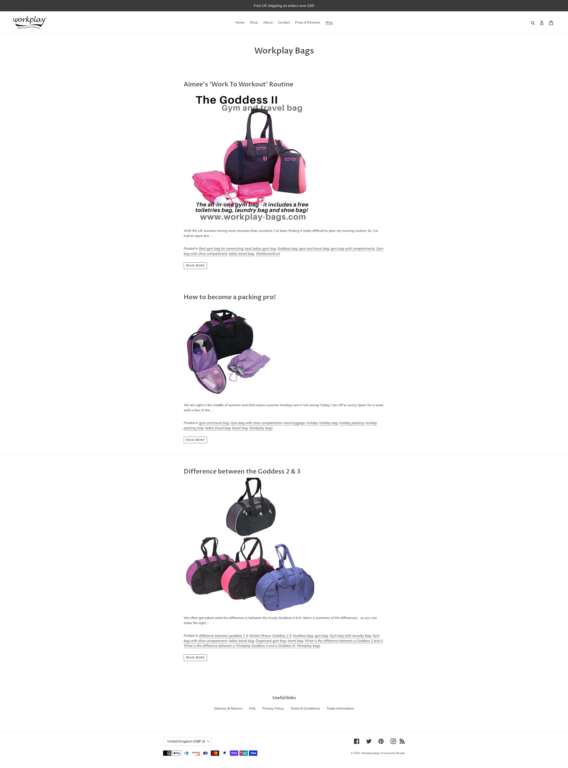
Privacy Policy (273, 708)
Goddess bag (287, 248)
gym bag (321, 635)
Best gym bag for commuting (221, 248)
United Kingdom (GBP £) (186, 741)
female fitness (260, 635)
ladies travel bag (241, 253)
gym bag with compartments (353, 248)
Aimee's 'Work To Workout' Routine (238, 84)
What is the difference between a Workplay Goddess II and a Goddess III (239, 645)
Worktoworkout (268, 253)
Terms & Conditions (305, 708)
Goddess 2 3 (281, 635)
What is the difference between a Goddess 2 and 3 (344, 641)
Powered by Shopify (393, 753)
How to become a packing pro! (230, 297)
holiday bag (328, 423)
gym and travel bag (314, 248)
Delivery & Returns (228, 708)
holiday (312, 423)
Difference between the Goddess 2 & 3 (242, 471)
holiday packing (351, 423)
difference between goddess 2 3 (223, 635)
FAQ (252, 708)
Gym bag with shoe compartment (256, 423)
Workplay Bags (370, 753)
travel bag (240, 428)
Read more (195, 265)
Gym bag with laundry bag (350, 635)
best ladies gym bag (260, 248)
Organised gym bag (271, 641)
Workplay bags (261, 428)
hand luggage (294, 423)
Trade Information (340, 708)
